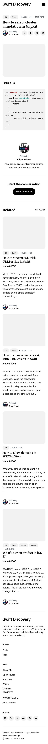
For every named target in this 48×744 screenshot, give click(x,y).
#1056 (12, 266)
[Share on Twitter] (24, 33)
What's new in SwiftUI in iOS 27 (22, 555)
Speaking (7, 679)
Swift (14, 253)
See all (40, 210)
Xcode (33, 545)
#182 (12, 83)
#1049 (12, 461)
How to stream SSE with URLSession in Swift (19, 260)
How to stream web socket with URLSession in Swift (21, 357)
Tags (5, 654)
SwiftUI (23, 545)
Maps (14, 17)
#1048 (12, 561)
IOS (6, 17)
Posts (5, 650)
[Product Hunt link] (29, 718)
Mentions (7, 688)
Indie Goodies (9, 702)
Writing (6, 684)
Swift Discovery (17, 4)
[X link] (11, 718)
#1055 (12, 363)
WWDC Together (11, 698)
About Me (7, 670)
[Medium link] (23, 718)
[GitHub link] (5, 718)
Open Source (9, 674)
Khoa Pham (14, 34)
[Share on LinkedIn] (42, 33)
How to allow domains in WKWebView (19, 454)
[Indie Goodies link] (35, 718)
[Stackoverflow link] (17, 718)
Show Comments (24, 191)
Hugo (17, 735)
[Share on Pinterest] (36, 33)
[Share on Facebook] (30, 33)
